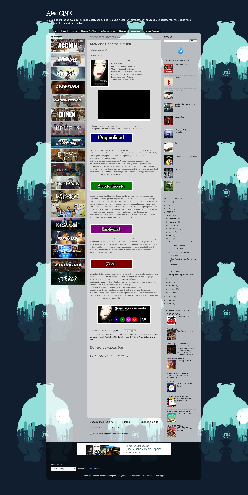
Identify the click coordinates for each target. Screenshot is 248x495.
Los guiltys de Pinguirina (178, 396)
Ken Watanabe (148, 334)
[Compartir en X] (130, 330)
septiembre (174, 229)
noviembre (173, 222)
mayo (171, 279)
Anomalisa (172, 264)
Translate (96, 469)
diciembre (173, 218)
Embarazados (174, 255)
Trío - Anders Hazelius (185, 331)
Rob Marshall (115, 337)
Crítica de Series (108, 31)
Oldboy (177, 182)
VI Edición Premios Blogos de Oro (184, 400)
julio (171, 236)
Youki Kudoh (144, 337)
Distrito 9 (178, 91)
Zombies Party (181, 65)
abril (171, 282)
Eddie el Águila (174, 271)
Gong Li (126, 334)
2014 (169, 300)
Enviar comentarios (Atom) (112, 427)
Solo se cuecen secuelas (178, 252)
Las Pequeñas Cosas (177, 268)
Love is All (179, 169)
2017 (169, 212)
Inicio (54, 31)
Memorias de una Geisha (178, 245)
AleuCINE (59, 13)
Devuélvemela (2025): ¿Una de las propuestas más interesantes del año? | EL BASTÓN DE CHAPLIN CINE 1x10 (186, 350)
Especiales (135, 31)
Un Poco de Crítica (130, 337)
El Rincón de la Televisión (178, 373)
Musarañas (179, 117)
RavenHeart (172, 329)
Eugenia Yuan (116, 334)
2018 (169, 209)
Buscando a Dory (175, 249)
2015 (169, 297)
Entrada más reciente (102, 421)
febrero (172, 289)
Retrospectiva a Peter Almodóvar (181, 242)
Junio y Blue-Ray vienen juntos (181, 275)
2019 (169, 205)
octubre (172, 225)
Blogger (161, 476)
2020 (169, 202)
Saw (176, 143)
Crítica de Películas (68, 31)
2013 (169, 304)
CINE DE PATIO (173, 314)
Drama (106, 334)
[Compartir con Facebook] (132, 330)
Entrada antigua (149, 421)
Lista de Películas (151, 31)
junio (171, 239)
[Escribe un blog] (127, 330)
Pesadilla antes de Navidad (186, 156)
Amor (100, 334)
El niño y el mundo (184, 413)
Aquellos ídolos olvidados (178, 411)
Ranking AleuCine (88, 31)
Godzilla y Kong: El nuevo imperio (184, 362)
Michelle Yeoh (103, 337)
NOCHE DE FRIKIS (175, 426)
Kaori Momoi (135, 334)
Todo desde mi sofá (175, 359)
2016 (169, 215)
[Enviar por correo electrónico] (125, 330)
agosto (172, 232)
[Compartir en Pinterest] (135, 330)
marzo (172, 286)
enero (171, 292)
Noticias (122, 31)
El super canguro (183, 316)
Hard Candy (179, 78)
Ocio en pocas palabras (177, 344)
